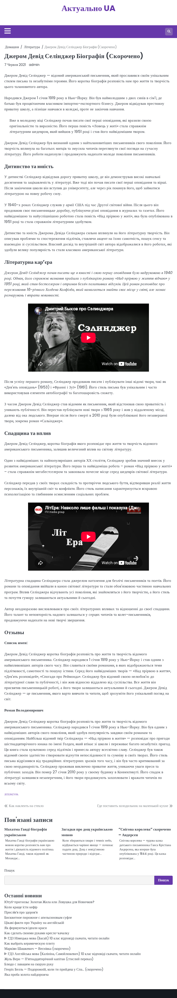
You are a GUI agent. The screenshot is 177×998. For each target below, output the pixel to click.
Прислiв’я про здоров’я (21, 912)
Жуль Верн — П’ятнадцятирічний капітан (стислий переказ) (48, 959)
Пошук (9, 870)
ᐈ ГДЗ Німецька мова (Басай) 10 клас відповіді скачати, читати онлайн (56, 938)
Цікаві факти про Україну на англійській (34, 922)
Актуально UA (88, 8)
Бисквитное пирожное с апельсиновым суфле (38, 917)
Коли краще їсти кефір (20, 907)
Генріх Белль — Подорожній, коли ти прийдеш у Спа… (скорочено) (53, 969)
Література (11, 794)
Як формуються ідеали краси (25, 928)
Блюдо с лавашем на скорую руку (29, 964)
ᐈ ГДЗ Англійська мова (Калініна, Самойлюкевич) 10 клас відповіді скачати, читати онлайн (72, 954)
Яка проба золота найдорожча (26, 974)
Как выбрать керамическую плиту (29, 943)
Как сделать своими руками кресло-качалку (36, 933)
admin (34, 64)
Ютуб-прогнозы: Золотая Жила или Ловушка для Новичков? (49, 902)
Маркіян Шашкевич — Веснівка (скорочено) (37, 948)
